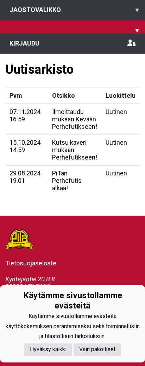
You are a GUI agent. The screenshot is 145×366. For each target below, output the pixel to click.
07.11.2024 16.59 (25, 115)
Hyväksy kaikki (48, 349)
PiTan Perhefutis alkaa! (67, 180)
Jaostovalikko (74, 9)
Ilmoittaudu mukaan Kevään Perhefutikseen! (74, 119)
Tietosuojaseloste (30, 263)
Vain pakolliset (97, 349)
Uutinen (116, 111)
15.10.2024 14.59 (25, 146)
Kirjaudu (24, 43)
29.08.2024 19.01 (25, 176)
